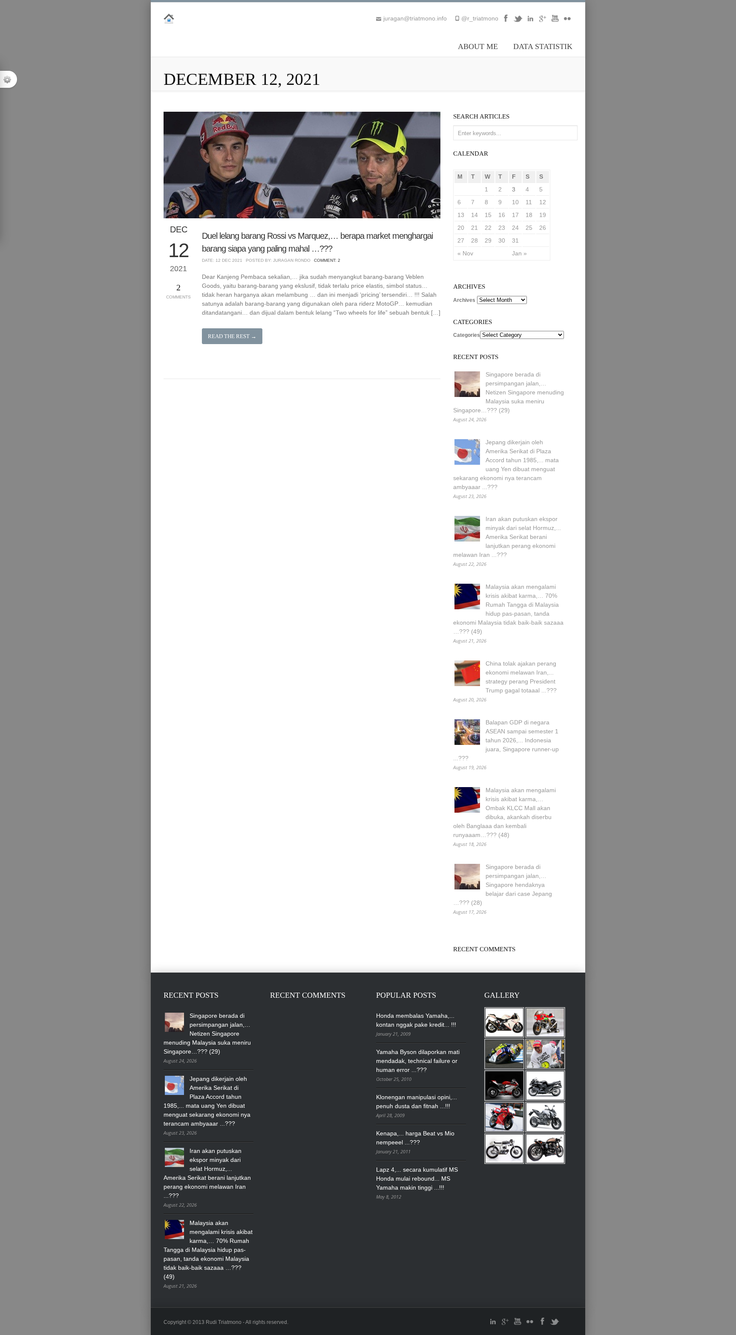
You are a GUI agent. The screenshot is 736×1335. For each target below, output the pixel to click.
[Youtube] (555, 21)
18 (529, 214)
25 (529, 227)
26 (542, 227)
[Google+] (543, 21)
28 (474, 240)
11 (529, 202)
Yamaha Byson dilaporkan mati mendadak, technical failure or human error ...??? (418, 1060)
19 (542, 214)
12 (542, 202)
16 (501, 214)
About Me (478, 46)
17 (515, 214)
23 (501, 227)
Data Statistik (542, 46)
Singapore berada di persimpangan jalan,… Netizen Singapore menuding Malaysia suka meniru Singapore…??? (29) (508, 392)
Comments (178, 291)
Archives (464, 300)
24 (515, 227)
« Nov (465, 253)
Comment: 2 (327, 260)
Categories (466, 335)
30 (501, 240)
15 (488, 214)
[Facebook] (505, 21)
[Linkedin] (530, 21)
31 (515, 240)
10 (515, 202)
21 (474, 227)
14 (474, 214)
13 (460, 214)
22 (488, 227)
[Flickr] (567, 21)
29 (488, 240)
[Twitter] (518, 21)
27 (460, 240)
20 (460, 227)
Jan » (519, 253)
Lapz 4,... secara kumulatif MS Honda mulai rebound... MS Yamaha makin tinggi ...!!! (417, 1178)
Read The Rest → (232, 336)
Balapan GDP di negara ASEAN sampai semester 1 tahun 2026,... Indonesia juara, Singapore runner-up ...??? (506, 740)
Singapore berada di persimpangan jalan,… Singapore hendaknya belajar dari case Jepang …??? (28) (502, 884)
